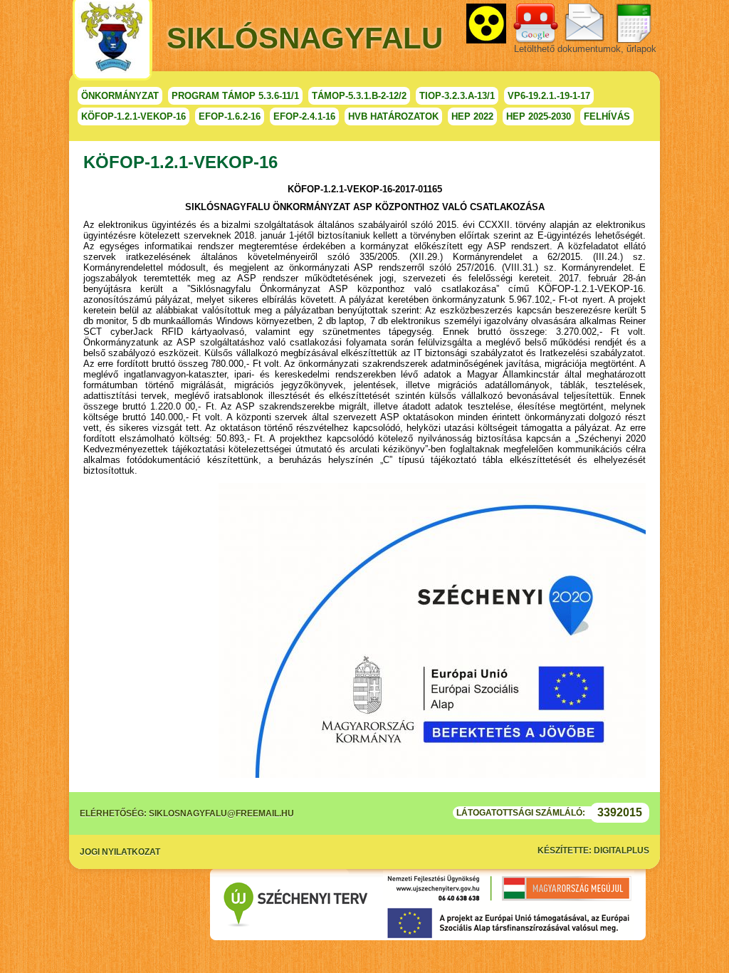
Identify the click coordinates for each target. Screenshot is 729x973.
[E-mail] (584, 23)
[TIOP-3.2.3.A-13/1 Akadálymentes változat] (486, 23)
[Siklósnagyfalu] (112, 40)
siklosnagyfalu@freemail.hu (221, 813)
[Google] (535, 23)
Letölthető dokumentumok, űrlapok (585, 48)
